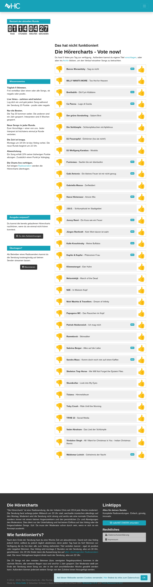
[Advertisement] (100, 31)
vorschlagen (130, 57)
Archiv (66, 60)
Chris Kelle (21, 583)
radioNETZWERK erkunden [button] (125, 523)
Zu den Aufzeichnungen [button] (29, 236)
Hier (105, 577)
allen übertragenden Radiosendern (81, 552)
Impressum (112, 539)
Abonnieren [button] (29, 267)
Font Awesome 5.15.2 (112, 583)
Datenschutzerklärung (118, 535)
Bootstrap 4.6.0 (90, 583)
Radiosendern (25, 166)
